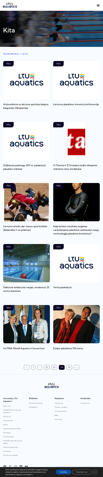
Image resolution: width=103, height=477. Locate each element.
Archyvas (58, 419)
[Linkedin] (21, 466)
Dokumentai (8, 420)
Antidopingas (8, 437)
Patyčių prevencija (10, 447)
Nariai (5, 425)
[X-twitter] (10, 466)
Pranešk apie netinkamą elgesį (12, 442)
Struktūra (7, 416)
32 (47, 367)
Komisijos (6, 433)
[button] (98, 5)
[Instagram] (15, 466)
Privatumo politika (10, 455)
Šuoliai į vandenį (61, 407)
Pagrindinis (11, 54)
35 (70, 367)
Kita (56, 415)
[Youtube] (26, 466)
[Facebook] (4, 466)
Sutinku (63, 472)
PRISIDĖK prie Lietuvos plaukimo (12, 411)
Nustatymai (81, 472)
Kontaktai (7, 451)
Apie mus (7, 406)
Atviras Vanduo (61, 411)
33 (55, 367)
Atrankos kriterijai (36, 403)
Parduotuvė (85, 403)
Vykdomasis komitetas (12, 429)
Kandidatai (33, 407)
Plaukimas (59, 403)
